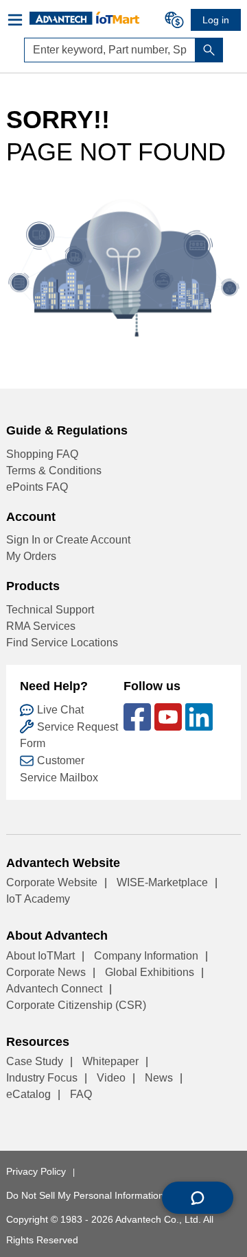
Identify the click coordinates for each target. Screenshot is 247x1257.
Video (111, 1078)
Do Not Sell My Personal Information (85, 1195)
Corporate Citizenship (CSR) (76, 1005)
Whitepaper (110, 1061)
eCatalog (28, 1094)
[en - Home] (84, 18)
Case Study (34, 1061)
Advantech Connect (54, 988)
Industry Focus (42, 1078)
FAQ (81, 1094)
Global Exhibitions (149, 972)
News (159, 1078)
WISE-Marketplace (162, 882)
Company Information (146, 956)
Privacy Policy (36, 1171)
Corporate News (46, 972)
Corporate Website (51, 882)
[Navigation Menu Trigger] (18, 20)
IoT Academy (38, 899)
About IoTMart (40, 956)
